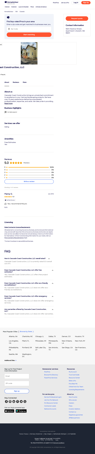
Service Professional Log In (53, 397)
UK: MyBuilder (72, 434)
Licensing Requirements (76, 389)
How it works (73, 397)
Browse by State (26, 332)
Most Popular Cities (10, 332)
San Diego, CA (67, 348)
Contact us (72, 412)
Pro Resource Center (51, 403)
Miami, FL (25, 341)
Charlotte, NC (27, 336)
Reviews (16, 82)
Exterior (14, 7)
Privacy (37, 439)
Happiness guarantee (76, 415)
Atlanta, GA (13, 336)
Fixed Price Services (50, 378)
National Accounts (50, 409)
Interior (7, 7)
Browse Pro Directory (51, 375)
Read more (8, 104)
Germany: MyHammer (36, 434)
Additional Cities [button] (9, 360)
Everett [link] (22, 11)
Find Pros (47, 372)
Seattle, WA (13, 354)
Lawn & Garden (24, 7)
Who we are (73, 400)
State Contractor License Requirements (17, 227)
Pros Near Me (73, 384)
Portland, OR (27, 348)
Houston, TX (79, 336)
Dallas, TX (52, 336)
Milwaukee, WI (40, 341)
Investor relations (74, 409)
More (32, 7)
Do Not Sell (49, 439)
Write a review (29, 181)
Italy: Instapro (48, 434)
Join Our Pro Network (51, 400)
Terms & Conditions (58, 443)
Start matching (29, 35)
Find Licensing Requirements (13, 238)
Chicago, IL (39, 336)
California (42, 439)
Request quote (76, 18)
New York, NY (80, 341)
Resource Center (74, 378)
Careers (71, 403)
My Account (73, 372)
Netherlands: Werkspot (59, 434)
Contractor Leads (50, 406)
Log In (76, 3)
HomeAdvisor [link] (8, 11)
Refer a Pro (72, 381)
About (6, 82)
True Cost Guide (74, 375)
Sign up (17, 391)
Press (70, 406)
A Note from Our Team (76, 387)
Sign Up (86, 3)
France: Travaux (23, 434)
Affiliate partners (74, 418)
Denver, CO (66, 336)
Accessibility (56, 439)
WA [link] (16, 11)
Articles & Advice (41, 7)
